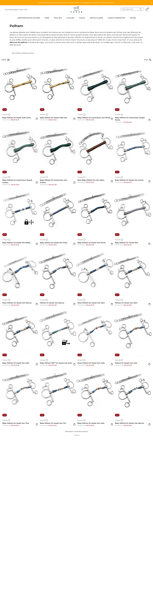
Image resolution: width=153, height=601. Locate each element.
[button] (76, 2)
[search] (133, 9)
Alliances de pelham (18, 42)
